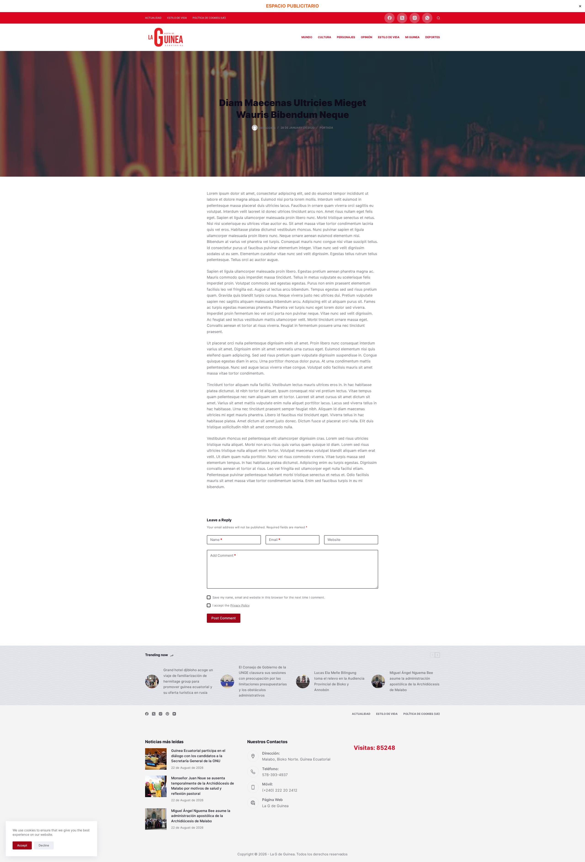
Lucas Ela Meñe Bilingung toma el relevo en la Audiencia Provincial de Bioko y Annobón (339, 681)
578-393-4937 (275, 774)
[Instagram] (415, 18)
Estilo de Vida (177, 17)
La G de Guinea (275, 805)
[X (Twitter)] (402, 18)
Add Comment (223, 555)
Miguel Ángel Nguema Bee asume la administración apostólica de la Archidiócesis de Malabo (414, 681)
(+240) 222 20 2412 (279, 790)
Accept (22, 845)
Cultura (324, 37)
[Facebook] (389, 18)
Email (274, 539)
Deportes (432, 37)
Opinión (366, 37)
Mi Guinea (412, 37)
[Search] (438, 17)
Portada (326, 127)
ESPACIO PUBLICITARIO (292, 6)
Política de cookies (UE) (209, 17)
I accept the (231, 605)
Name (216, 539)
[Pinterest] (167, 714)
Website (333, 539)
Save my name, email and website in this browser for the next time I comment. (269, 597)
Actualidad (153, 17)
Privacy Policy (240, 605)
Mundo (306, 37)
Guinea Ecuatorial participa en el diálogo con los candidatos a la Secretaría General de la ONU (198, 755)
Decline (44, 845)
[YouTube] (174, 714)
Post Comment (223, 618)
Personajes (346, 37)
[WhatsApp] (427, 18)
